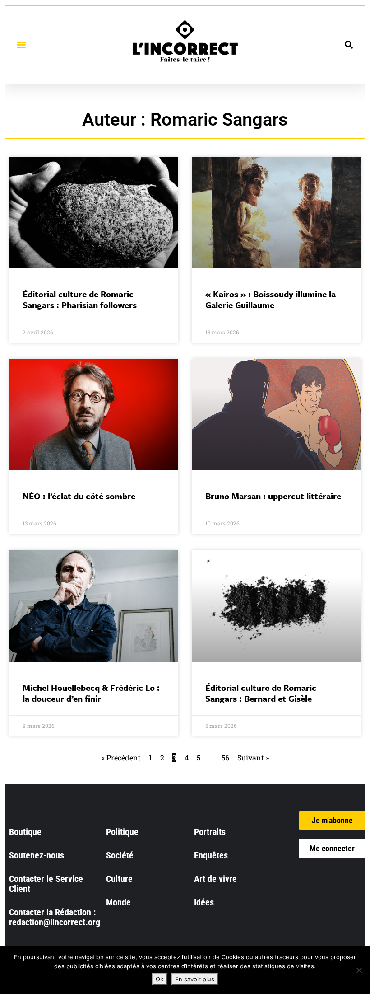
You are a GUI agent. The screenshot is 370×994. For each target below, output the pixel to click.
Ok (159, 979)
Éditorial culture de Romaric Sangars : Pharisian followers (80, 299)
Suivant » (253, 757)
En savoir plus (194, 979)
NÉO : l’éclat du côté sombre (79, 496)
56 (225, 757)
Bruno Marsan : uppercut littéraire (273, 496)
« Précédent (121, 757)
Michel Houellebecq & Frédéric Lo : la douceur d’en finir (91, 692)
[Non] (358, 970)
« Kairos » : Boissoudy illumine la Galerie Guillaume (270, 299)
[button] (21, 44)
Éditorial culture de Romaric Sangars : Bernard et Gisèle (260, 692)
